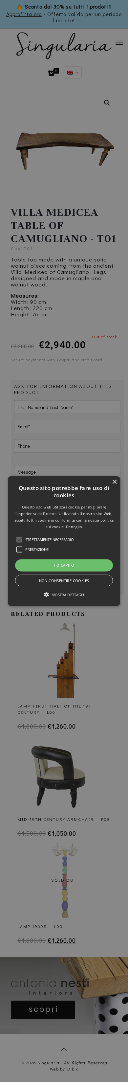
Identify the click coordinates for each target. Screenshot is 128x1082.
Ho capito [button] (64, 565)
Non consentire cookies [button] (64, 580)
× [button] (114, 482)
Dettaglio (74, 526)
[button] (64, 541)
